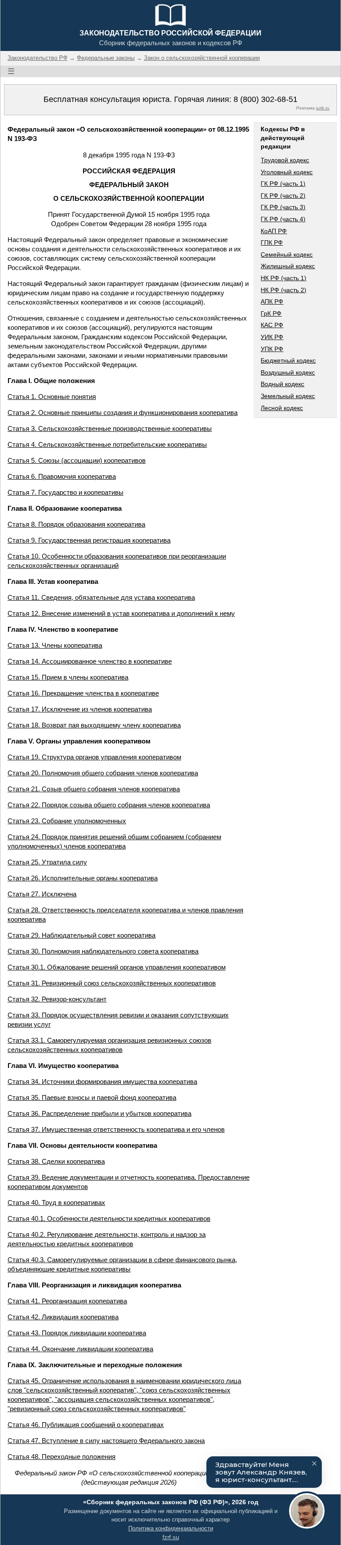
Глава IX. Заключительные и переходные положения (95, 1365)
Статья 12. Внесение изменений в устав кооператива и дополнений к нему (121, 613)
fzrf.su (171, 1537)
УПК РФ (272, 348)
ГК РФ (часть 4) (283, 219)
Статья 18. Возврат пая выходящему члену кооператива (94, 725)
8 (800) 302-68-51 (265, 99)
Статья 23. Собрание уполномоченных (67, 821)
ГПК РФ (272, 242)
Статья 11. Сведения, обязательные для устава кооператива (101, 597)
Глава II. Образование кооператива (65, 508)
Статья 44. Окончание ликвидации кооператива (80, 1349)
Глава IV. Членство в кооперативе (63, 629)
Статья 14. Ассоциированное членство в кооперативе (90, 661)
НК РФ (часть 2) (283, 289)
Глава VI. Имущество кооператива (63, 1065)
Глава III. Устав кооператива (53, 581)
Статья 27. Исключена (42, 894)
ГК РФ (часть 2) (283, 195)
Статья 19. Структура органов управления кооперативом (94, 757)
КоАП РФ (274, 231)
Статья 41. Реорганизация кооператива (67, 1301)
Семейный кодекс (287, 254)
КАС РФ (272, 325)
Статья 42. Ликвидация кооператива (63, 1317)
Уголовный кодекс (287, 172)
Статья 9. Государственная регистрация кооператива (89, 540)
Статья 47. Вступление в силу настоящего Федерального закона (106, 1440)
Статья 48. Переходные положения (61, 1456)
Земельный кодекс (288, 395)
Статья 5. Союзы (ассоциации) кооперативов (77, 460)
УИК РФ (272, 336)
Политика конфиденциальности (170, 1528)
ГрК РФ (271, 313)
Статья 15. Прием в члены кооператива (68, 677)
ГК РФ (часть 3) (283, 207)
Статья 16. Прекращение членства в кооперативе (83, 693)
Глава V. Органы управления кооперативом (79, 741)
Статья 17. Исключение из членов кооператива (80, 709)
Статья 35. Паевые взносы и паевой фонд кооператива (92, 1097)
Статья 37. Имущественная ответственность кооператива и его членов (116, 1129)
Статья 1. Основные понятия (52, 396)
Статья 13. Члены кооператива (55, 645)
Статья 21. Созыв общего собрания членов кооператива (94, 789)
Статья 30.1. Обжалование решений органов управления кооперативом (117, 967)
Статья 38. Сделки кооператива (56, 1161)
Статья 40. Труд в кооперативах (56, 1202)
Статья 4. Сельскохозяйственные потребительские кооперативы (107, 444)
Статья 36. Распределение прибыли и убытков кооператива (99, 1113)
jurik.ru (322, 108)
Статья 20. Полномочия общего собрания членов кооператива (103, 773)
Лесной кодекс (282, 407)
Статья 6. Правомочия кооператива (62, 476)
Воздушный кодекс (288, 372)
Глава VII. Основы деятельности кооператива (82, 1145)
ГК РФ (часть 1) (283, 183)
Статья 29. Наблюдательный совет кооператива (81, 935)
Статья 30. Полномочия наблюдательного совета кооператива (103, 951)
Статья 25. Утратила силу (47, 862)
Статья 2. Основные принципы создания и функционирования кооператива (123, 412)
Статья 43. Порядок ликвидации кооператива (77, 1333)
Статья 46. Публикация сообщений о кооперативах (86, 1424)
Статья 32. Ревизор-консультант (57, 999)
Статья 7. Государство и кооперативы (65, 492)
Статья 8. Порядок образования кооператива (76, 524)
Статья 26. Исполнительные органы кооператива (83, 878)
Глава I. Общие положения (51, 380)
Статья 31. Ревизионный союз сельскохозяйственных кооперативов (112, 983)
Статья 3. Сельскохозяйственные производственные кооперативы (110, 428)
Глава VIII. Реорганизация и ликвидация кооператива (94, 1285)
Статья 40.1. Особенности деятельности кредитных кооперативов (109, 1218)
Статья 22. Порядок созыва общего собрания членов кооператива (109, 805)
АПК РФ (272, 301)
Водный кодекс (282, 383)
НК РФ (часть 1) (283, 278)
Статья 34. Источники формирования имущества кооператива (102, 1081)
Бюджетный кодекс (288, 360)
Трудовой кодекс (285, 160)
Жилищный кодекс (288, 266)
